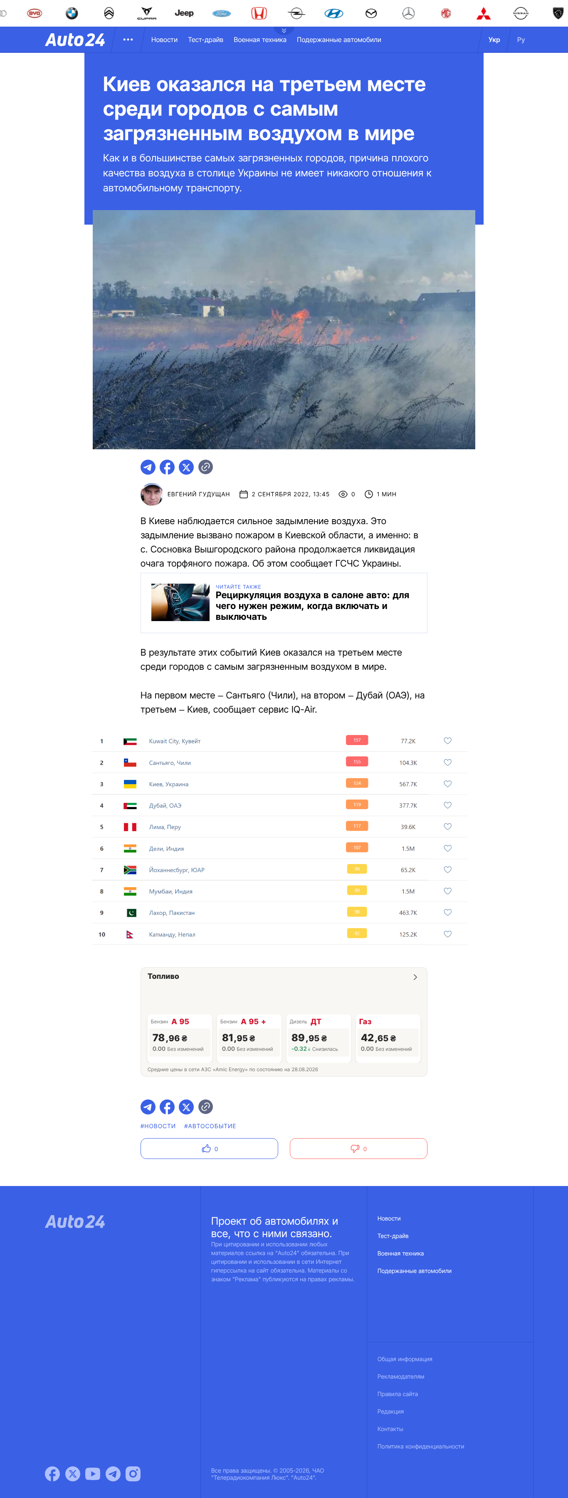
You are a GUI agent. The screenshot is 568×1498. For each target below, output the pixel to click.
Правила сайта (398, 1394)
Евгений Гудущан (199, 494)
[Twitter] (72, 1473)
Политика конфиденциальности (421, 1446)
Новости (164, 39)
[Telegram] (113, 1473)
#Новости (158, 1126)
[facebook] (167, 467)
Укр (494, 39)
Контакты (390, 1429)
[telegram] (148, 467)
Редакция (391, 1411)
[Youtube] (92, 1473)
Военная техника (260, 39)
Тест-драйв (205, 39)
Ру (521, 39)
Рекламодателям (401, 1376)
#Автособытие (210, 1126)
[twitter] (186, 467)
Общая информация (405, 1359)
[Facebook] (52, 1473)
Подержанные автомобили (339, 39)
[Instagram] (133, 1473)
